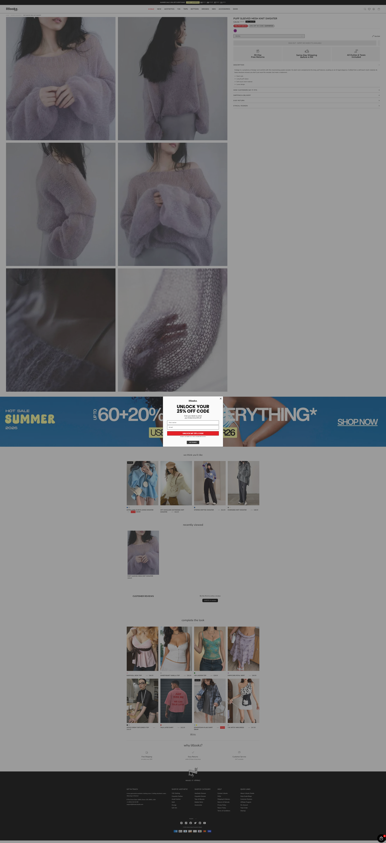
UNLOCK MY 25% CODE (193, 433)
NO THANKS (193, 442)
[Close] (220, 398)
